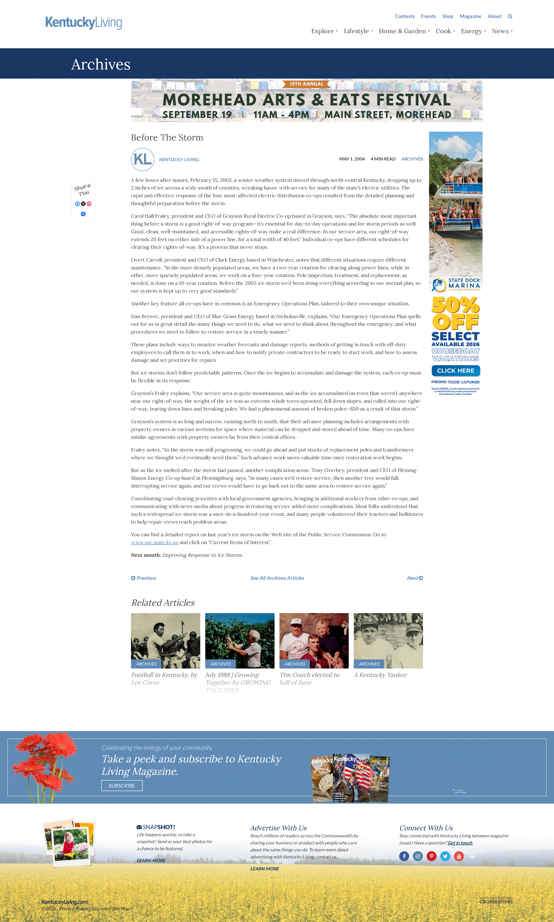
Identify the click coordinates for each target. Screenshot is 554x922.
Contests (405, 16)
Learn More (151, 860)
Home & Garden (402, 31)
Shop (447, 16)
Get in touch (460, 842)
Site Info (99, 908)
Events (428, 16)
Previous (145, 578)
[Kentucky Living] (93, 25)
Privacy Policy (73, 908)
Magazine (470, 16)
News (500, 31)
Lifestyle (356, 31)
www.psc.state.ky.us (154, 542)
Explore (322, 31)
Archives (412, 159)
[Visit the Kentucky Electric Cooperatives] (496, 900)
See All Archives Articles (277, 578)
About (495, 16)
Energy (471, 31)
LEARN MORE (264, 868)
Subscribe (122, 785)
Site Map (121, 908)
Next (413, 578)
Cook (443, 31)
